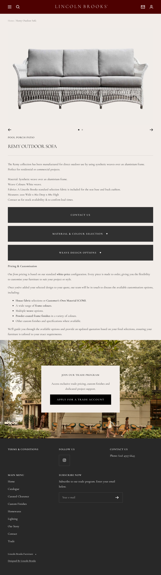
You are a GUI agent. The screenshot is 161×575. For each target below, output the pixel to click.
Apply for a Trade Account (80, 399)
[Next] (151, 129)
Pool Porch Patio (21, 137)
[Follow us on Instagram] (64, 460)
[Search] (18, 7)
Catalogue (13, 489)
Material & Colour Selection (80, 233)
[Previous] (9, 129)
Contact (12, 533)
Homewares (14, 511)
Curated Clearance (18, 496)
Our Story (13, 526)
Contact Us (81, 215)
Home (11, 20)
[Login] (151, 6)
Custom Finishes (17, 504)
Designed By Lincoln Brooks (22, 560)
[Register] (117, 497)
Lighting (13, 519)
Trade (11, 541)
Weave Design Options (80, 252)
